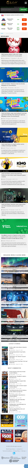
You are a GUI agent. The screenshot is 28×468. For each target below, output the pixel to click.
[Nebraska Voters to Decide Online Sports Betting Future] (14, 308)
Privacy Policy (16, 451)
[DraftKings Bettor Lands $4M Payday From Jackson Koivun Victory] (5, 406)
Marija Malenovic (6, 58)
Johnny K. (11, 322)
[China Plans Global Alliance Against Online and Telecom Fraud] (5, 382)
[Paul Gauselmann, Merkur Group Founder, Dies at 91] (5, 353)
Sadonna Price (5, 209)
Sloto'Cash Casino (10, 24)
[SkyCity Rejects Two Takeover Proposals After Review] (14, 274)
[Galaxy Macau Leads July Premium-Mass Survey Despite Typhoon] (5, 401)
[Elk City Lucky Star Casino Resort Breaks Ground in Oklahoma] (5, 373)
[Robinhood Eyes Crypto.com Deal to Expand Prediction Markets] (5, 387)
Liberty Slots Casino (10, 19)
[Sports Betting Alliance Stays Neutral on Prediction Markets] (5, 396)
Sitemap (23, 451)
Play (24, 19)
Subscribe (23, 9)
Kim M (3, 118)
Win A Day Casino (10, 29)
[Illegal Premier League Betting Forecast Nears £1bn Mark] (14, 324)
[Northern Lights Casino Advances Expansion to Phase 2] (14, 257)
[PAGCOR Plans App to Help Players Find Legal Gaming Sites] (14, 291)
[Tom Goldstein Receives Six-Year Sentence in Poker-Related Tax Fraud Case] (5, 392)
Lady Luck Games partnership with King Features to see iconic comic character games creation (13, 175)
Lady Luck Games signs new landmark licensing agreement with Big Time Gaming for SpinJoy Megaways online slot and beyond (13, 115)
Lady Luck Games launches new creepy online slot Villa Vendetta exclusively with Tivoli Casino (13, 206)
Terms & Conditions (7, 451)
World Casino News (10, 449)
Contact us (19, 449)
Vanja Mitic (4, 87)
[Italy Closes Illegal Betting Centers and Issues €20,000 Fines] (5, 410)
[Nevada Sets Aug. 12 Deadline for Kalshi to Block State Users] (5, 378)
